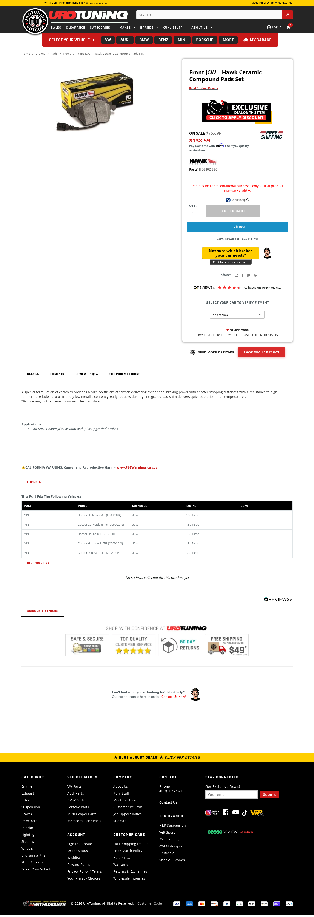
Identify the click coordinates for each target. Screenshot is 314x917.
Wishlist (73, 857)
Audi (125, 39)
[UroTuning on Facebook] (225, 813)
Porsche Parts (78, 807)
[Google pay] (239, 903)
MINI (182, 39)
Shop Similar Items (261, 352)
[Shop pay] (276, 903)
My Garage (260, 40)
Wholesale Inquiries (129, 878)
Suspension (30, 807)
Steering (28, 841)
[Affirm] (289, 903)
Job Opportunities (127, 814)
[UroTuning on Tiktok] (245, 813)
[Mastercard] (201, 903)
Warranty (120, 864)
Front (67, 53)
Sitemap (119, 821)
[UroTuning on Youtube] (235, 813)
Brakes (40, 53)
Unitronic (166, 853)
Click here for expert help (230, 262)
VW (108, 39)
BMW (144, 39)
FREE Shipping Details (130, 844)
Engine (26, 786)
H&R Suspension (172, 825)
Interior (27, 828)
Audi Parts (75, 793)
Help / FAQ (121, 857)
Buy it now (237, 227)
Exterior (27, 800)
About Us (120, 786)
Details (33, 374)
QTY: (193, 205)
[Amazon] (264, 903)
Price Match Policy (127, 851)
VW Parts (74, 786)
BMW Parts (76, 800)
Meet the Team (125, 800)
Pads (54, 53)
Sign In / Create (79, 844)
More (228, 39)
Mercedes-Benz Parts (84, 821)
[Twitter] (248, 275)
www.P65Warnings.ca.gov (137, 467)
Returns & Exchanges (130, 871)
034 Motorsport (171, 846)
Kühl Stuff (121, 793)
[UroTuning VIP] (257, 813)
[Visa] (176, 903)
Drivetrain (29, 821)
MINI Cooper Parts (82, 814)
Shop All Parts (32, 862)
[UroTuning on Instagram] (212, 813)
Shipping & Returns (124, 374)
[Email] (236, 275)
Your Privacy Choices (83, 878)
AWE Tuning (169, 839)
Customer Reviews (128, 807)
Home (25, 53)
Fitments (57, 374)
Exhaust (27, 793)
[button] (267, 253)
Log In (276, 27)
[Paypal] (226, 903)
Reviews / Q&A (87, 374)
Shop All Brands (172, 860)
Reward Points (78, 864)
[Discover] (214, 903)
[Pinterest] (255, 275)
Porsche (204, 39)
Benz (163, 39)
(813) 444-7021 (171, 788)
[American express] (189, 903)
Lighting (27, 834)
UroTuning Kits (33, 855)
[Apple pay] (251, 903)
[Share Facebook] (242, 275)
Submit (269, 794)
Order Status (77, 851)
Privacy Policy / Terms (84, 871)
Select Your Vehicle (36, 869)
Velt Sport (167, 832)
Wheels (27, 848)
